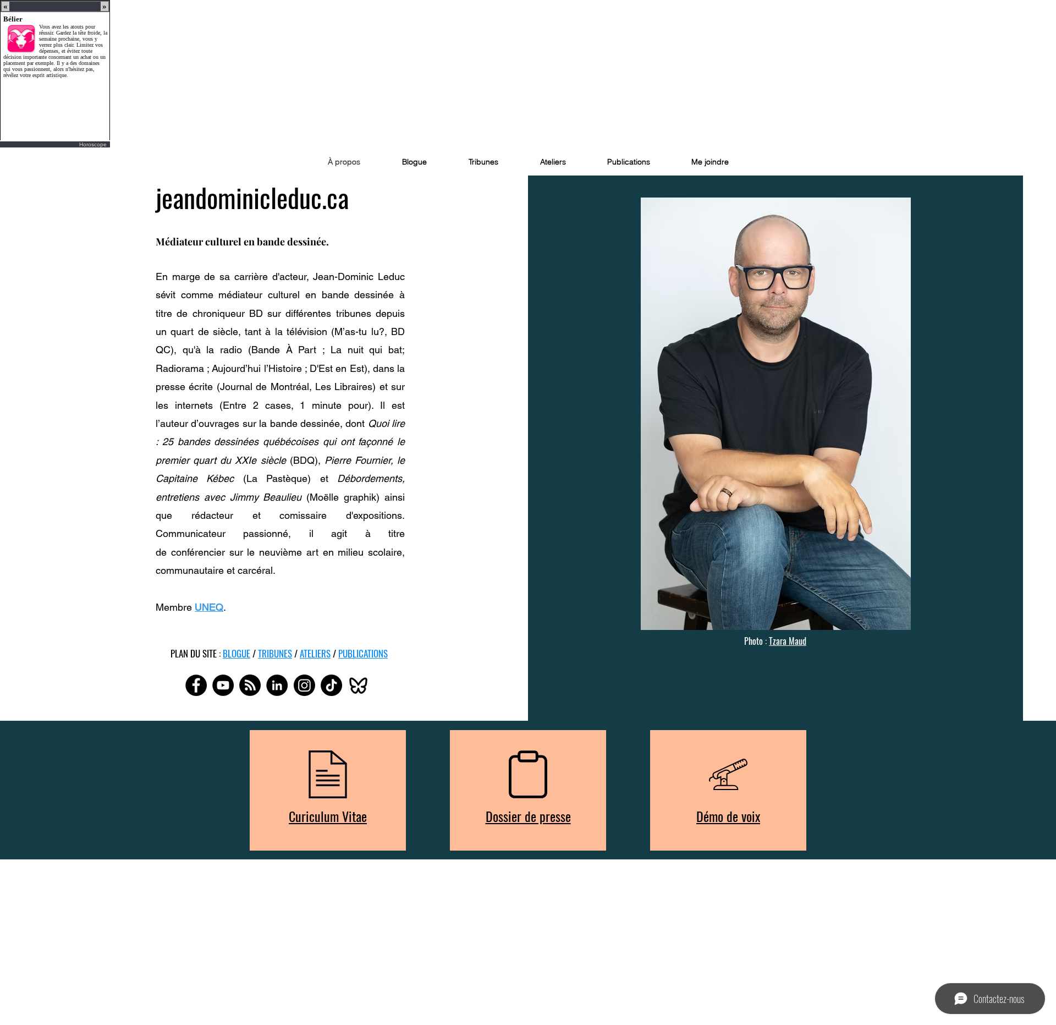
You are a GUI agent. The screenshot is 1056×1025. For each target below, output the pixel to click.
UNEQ (209, 607)
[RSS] (250, 685)
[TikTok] (331, 685)
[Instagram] (304, 685)
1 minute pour (334, 405)
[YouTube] (223, 685)
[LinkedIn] (277, 685)
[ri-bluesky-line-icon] (358, 685)
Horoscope (93, 144)
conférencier (198, 552)
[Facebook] (196, 685)
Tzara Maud (787, 641)
